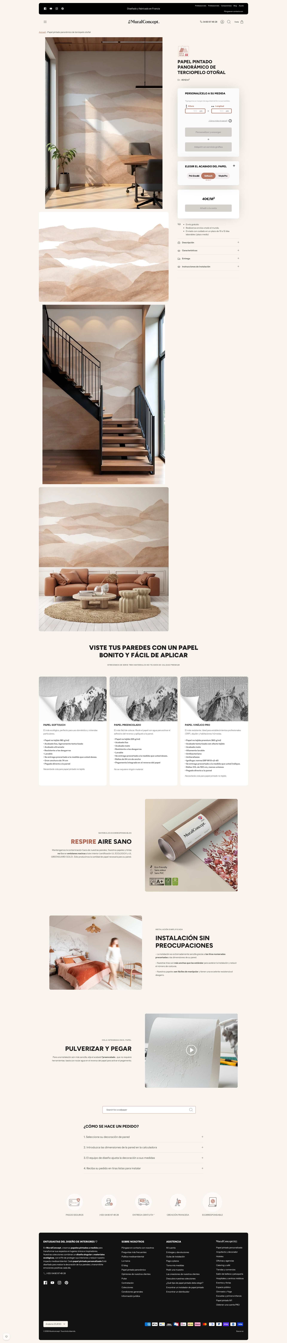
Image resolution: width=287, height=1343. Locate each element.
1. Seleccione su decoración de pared (107, 1137)
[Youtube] (51, 8)
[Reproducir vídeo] (191, 1050)
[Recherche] (191, 1110)
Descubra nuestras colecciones (181, 1278)
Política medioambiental (133, 1256)
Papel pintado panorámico (134, 1269)
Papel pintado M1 (224, 1300)
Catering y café (223, 1265)
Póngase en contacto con (233, 11)
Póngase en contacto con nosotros (138, 1247)
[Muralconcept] (143, 22)
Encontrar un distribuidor (177, 1291)
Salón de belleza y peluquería (229, 1274)
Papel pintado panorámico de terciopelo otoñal (69, 32)
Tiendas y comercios (225, 1269)
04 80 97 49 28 (210, 21)
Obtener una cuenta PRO (228, 1304)
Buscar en (240, 1331)
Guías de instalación (175, 1256)
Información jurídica (131, 1296)
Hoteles (219, 1256)
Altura (191, 106)
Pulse (124, 1278)
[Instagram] (57, 8)
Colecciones (127, 1287)
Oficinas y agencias (225, 1260)
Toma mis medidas (175, 1265)
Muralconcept (54, 1331)
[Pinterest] (62, 8)
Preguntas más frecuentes (134, 1252)
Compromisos (226, 6)
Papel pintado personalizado (229, 1247)
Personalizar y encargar (208, 132)
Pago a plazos (172, 1261)
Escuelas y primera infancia (228, 1296)
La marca (126, 1261)
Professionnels (200, 6)
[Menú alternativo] (46, 22)
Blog (235, 6)
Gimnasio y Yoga (224, 1291)
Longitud (219, 106)
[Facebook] (45, 8)
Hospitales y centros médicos (230, 1278)
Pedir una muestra (174, 1269)
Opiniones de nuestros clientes (136, 1274)
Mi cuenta (170, 1247)
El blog (125, 1265)
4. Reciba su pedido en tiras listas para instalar (112, 1168)
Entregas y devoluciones (177, 1252)
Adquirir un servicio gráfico (208, 146)
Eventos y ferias (223, 1282)
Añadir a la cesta (208, 208)
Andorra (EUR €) (53, 1324)
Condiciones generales (132, 1291)
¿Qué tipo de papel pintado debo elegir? (184, 1283)
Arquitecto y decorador (227, 1252)
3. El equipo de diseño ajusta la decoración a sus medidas (119, 1158)
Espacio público (223, 1287)
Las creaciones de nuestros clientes (183, 1274)
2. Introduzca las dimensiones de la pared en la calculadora (120, 1147)
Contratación (128, 1283)
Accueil (42, 32)
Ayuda (241, 6)
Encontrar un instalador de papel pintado (185, 1287)
